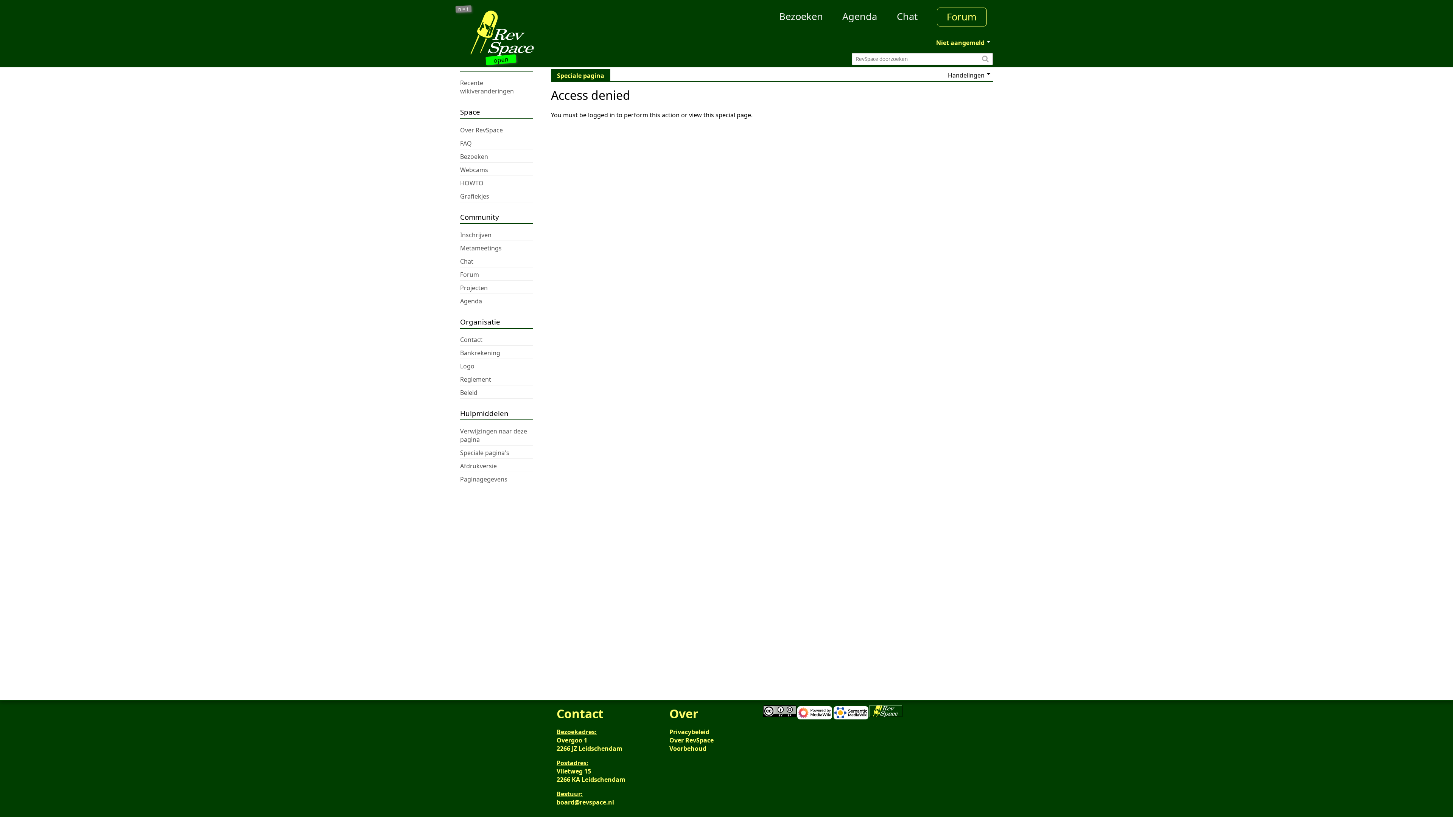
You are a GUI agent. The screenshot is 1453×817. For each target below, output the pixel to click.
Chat (907, 16)
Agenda (859, 16)
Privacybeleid (689, 732)
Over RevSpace (691, 740)
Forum (962, 16)
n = (463, 9)
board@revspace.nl (585, 802)
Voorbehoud (687, 748)
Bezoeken (801, 16)
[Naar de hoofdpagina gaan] (526, 33)
